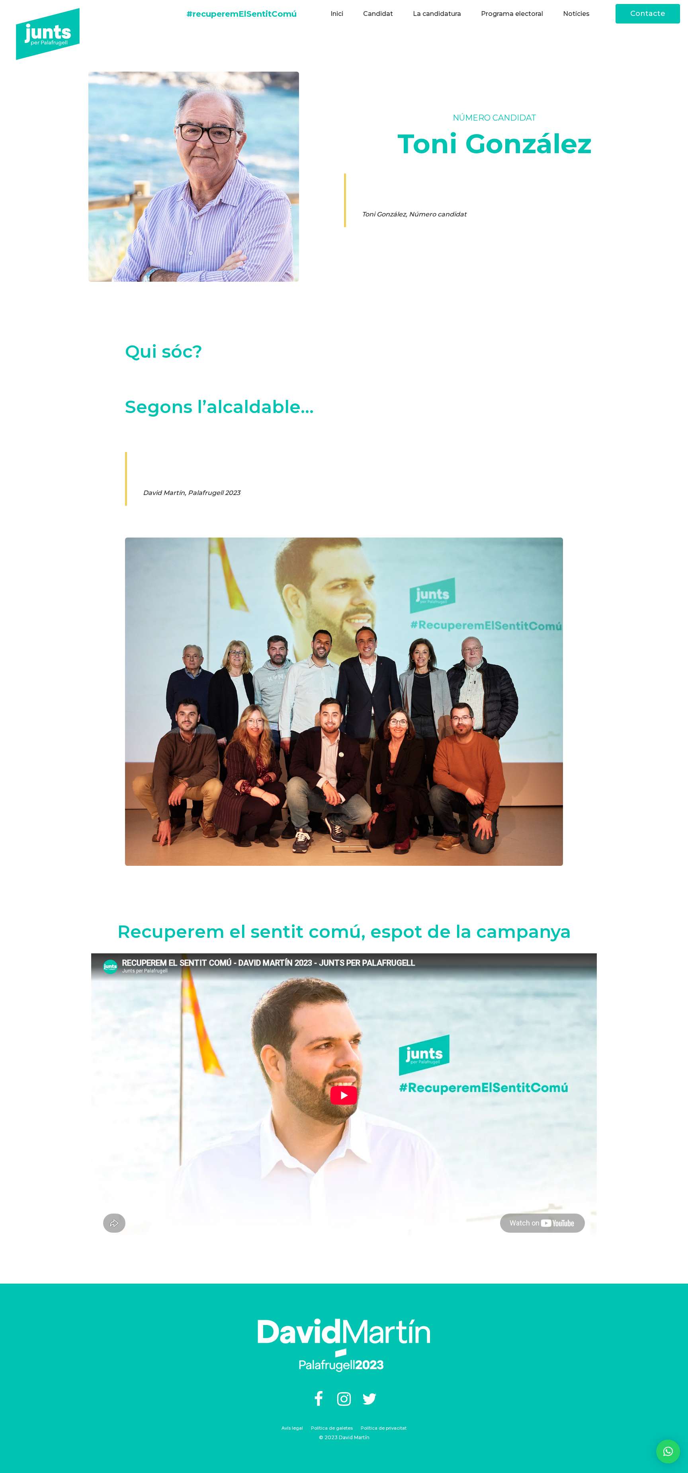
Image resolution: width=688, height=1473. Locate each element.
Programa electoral (512, 14)
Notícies (576, 14)
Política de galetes (332, 1428)
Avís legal (292, 1428)
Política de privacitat (384, 1428)
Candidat (378, 14)
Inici (336, 14)
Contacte (647, 13)
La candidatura (437, 14)
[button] (668, 1451)
